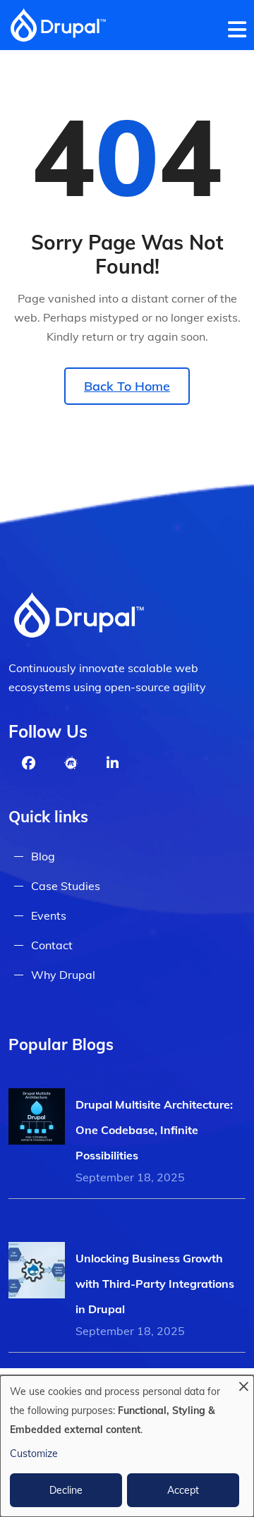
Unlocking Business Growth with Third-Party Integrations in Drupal (154, 1283)
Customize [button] (34, 1453)
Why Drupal (63, 975)
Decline (66, 1490)
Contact (52, 945)
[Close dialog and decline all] (243, 1384)
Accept (183, 1490)
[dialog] (127, 1446)
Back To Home (127, 386)
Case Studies (65, 886)
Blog (43, 856)
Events (48, 915)
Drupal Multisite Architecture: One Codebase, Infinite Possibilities (154, 1129)
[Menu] (241, 27)
